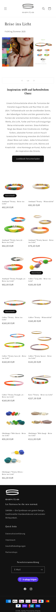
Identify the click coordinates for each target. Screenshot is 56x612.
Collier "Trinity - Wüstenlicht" (40, 317)
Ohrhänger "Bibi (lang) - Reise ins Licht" (40, 434)
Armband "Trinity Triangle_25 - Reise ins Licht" (14, 280)
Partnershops (11, 552)
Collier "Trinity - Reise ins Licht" (12, 318)
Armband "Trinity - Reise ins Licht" (13, 203)
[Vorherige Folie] (22, 81)
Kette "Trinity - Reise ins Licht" (40, 395)
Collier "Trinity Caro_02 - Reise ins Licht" (14, 357)
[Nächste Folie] (34, 81)
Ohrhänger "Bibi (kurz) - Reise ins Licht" (14, 434)
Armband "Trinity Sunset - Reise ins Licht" (41, 241)
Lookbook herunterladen (28, 158)
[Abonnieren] (42, 569)
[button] (5, 9)
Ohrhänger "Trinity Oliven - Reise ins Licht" (13, 473)
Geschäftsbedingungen (15, 546)
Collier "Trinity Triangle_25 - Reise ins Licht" (13, 396)
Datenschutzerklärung (15, 533)
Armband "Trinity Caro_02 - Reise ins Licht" (12, 241)
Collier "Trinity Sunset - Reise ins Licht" (40, 357)
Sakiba (23, 611)
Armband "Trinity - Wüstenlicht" (41, 201)
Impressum (10, 540)
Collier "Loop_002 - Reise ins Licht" (39, 280)
